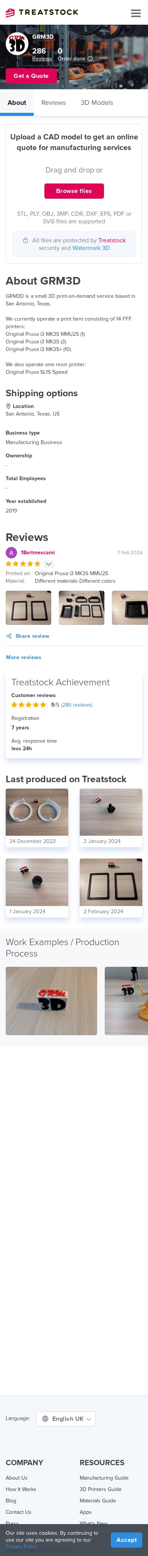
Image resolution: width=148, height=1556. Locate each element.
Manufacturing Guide (104, 1478)
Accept (127, 1540)
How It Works (21, 1489)
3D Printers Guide (101, 1489)
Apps (86, 1512)
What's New (93, 1523)
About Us (17, 1478)
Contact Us (18, 1512)
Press (12, 1523)
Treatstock (42, 12)
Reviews (42, 58)
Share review (33, 636)
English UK (69, 1419)
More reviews (23, 657)
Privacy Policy (22, 1546)
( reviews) (76, 705)
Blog (11, 1500)
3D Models (97, 102)
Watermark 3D (91, 248)
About (17, 102)
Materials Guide (98, 1500)
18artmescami (38, 552)
